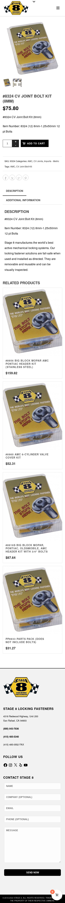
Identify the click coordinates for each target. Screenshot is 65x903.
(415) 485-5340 (11, 736)
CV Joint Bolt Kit (24, 166)
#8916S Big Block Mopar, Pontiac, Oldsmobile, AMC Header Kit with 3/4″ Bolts (27, 548)
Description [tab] (14, 191)
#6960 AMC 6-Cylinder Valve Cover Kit (27, 455)
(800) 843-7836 (11, 728)
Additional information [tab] (23, 200)
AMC (30, 161)
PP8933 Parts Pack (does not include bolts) (25, 640)
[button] (54, 28)
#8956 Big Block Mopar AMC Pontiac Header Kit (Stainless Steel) (27, 364)
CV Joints (38, 161)
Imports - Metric (51, 161)
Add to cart (36, 143)
